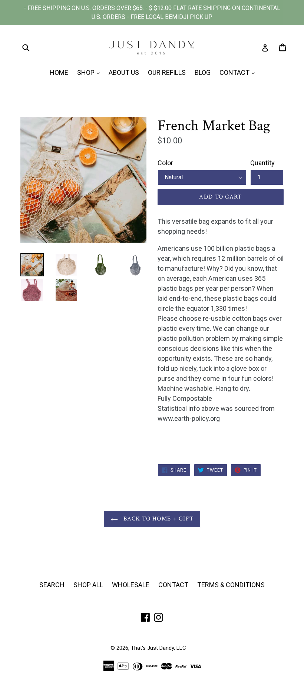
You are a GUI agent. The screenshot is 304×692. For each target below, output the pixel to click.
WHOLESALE (130, 585)
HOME (59, 72)
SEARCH (52, 585)
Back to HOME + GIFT (158, 519)
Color (165, 163)
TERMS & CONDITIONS (231, 585)
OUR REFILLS (167, 72)
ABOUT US (124, 72)
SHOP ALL (88, 585)
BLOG (203, 72)
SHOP (90, 72)
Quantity (262, 163)
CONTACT (238, 72)
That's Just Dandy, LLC (158, 648)
